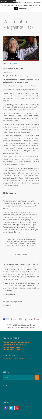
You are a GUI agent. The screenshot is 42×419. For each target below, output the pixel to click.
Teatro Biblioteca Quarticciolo (17, 342)
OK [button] (16, 9)
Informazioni (24, 9)
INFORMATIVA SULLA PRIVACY (14, 359)
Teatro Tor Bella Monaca (14, 345)
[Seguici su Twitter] (11, 408)
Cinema (14, 63)
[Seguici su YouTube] (16, 408)
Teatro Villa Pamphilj (12, 349)
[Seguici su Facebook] (6, 408)
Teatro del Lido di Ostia (13, 347)
